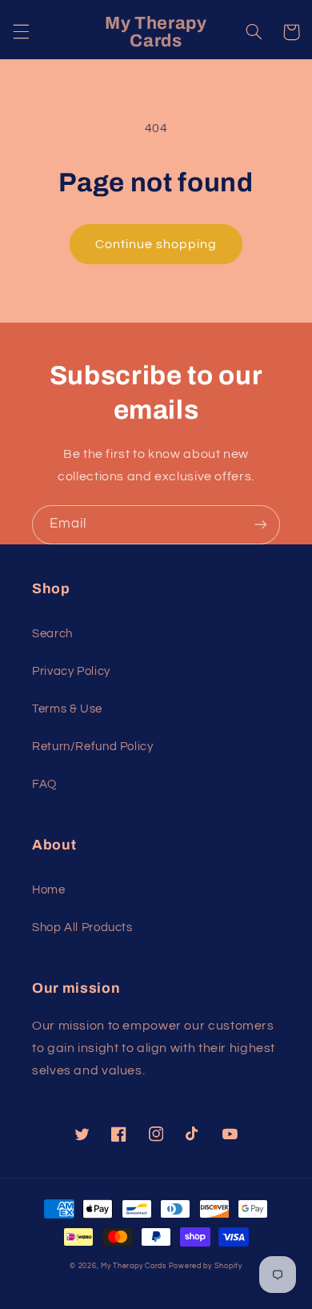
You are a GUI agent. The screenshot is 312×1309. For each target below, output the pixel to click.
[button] (20, 32)
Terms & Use (67, 709)
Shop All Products (82, 928)
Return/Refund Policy (93, 747)
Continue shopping (156, 244)
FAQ (44, 784)
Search (52, 634)
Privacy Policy (71, 671)
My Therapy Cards (133, 1266)
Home (49, 890)
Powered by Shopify (205, 1266)
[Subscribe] (260, 524)
